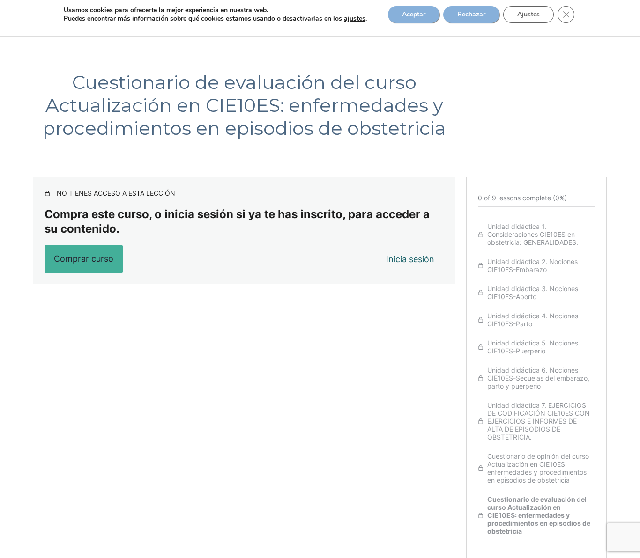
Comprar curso (83, 259)
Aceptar (413, 14)
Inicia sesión (410, 259)
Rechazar (471, 14)
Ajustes (528, 14)
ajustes (354, 19)
